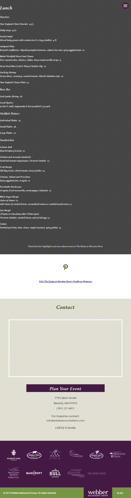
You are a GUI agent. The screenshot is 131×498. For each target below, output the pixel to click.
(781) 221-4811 (65, 408)
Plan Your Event (65, 388)
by (120, 492)
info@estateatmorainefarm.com (65, 420)
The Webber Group (98, 492)
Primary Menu (125, 5)
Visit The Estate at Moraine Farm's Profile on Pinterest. (65, 281)
